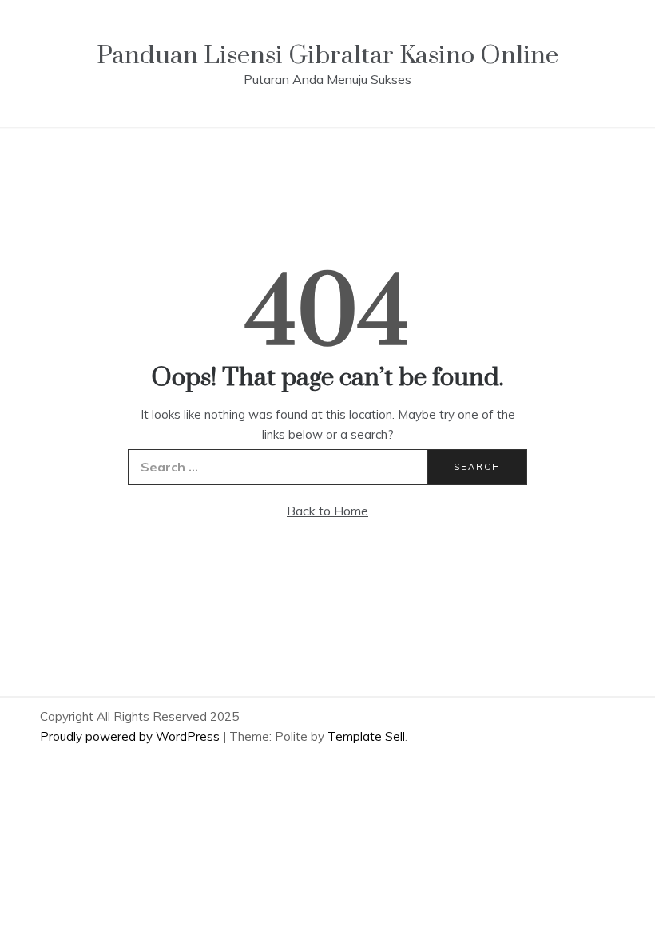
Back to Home (327, 511)
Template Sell (366, 736)
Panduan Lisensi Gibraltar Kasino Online (327, 55)
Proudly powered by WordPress (131, 736)
